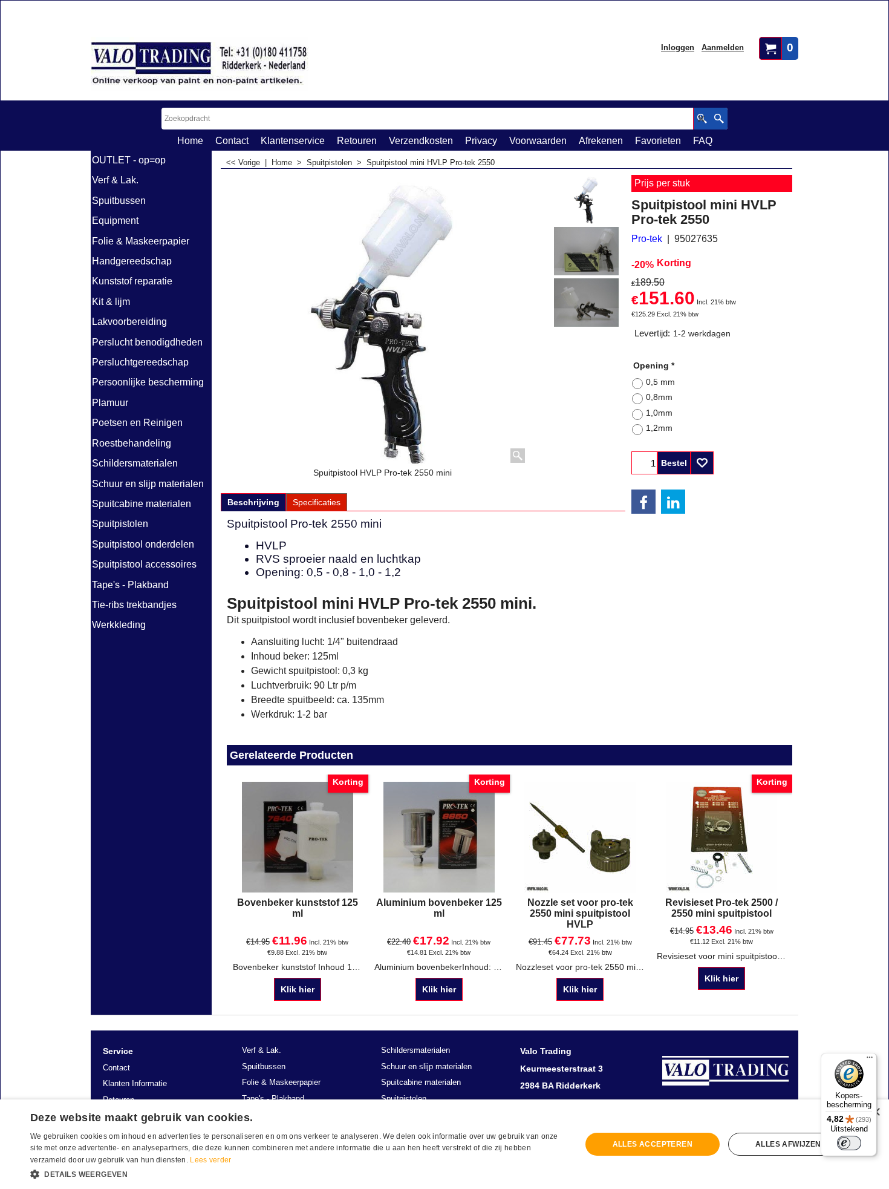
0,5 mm (660, 382)
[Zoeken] (719, 118)
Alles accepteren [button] (652, 1144)
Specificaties (316, 502)
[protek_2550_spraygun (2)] (586, 302)
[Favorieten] (702, 463)
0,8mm (659, 397)
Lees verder (210, 1160)
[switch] (849, 1143)
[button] (297, 1173)
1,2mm (659, 428)
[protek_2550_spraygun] (586, 251)
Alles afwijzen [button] (788, 1144)
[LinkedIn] (673, 502)
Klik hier (297, 989)
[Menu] (869, 1060)
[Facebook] (643, 502)
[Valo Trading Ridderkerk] (199, 64)
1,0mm (659, 413)
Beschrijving (253, 502)
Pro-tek (646, 239)
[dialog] (444, 1144)
